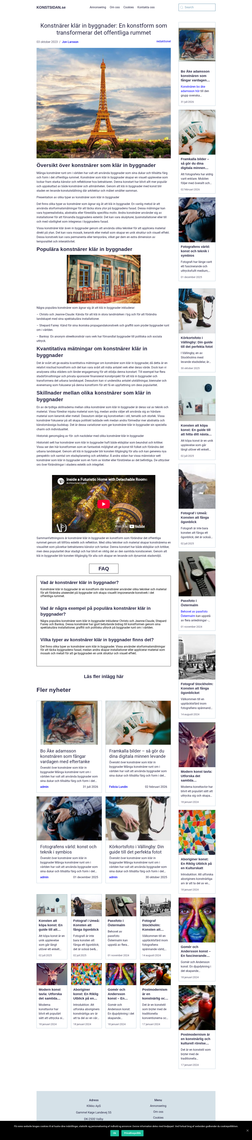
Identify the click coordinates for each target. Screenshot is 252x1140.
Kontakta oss (146, 7)
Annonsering (98, 7)
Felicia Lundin (118, 787)
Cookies (128, 7)
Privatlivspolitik (132, 1133)
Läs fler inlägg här (104, 676)
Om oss (115, 7)
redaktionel (163, 41)
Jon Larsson (70, 42)
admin (44, 787)
